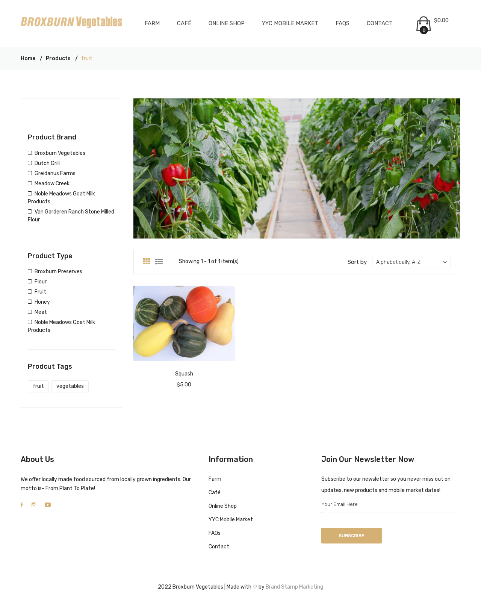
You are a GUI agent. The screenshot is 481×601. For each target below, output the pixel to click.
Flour (41, 282)
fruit (40, 292)
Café (184, 23)
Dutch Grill (47, 163)
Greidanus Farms (55, 173)
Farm (152, 23)
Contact (380, 23)
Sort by (357, 262)
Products (58, 58)
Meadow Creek (52, 183)
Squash (184, 374)
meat (41, 312)
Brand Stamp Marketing (294, 587)
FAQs (342, 23)
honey (42, 302)
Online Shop (227, 23)
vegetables (70, 386)
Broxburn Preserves (58, 271)
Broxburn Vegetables (60, 153)
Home (28, 58)
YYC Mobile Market (290, 23)
